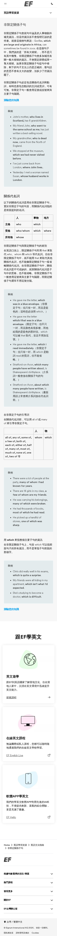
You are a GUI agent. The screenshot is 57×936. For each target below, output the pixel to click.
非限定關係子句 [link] (15, 848)
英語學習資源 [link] (20, 845)
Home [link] (7, 845)
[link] (11, 13)
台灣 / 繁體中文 (14, 922)
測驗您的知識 (11, 100)
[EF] (28, 3)
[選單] (50, 12)
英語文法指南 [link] (37, 845)
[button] (5, 4)
